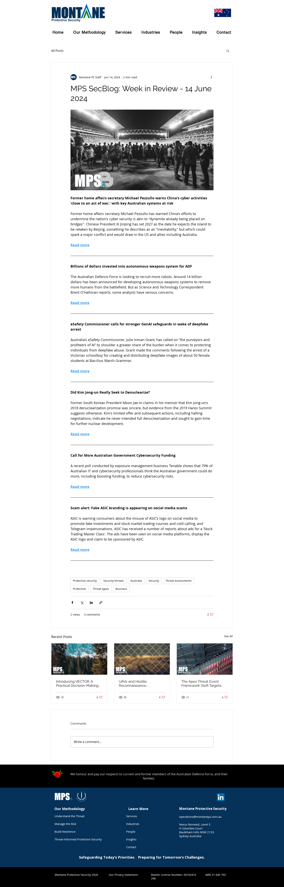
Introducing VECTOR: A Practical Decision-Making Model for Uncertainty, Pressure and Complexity (77, 683)
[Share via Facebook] (72, 602)
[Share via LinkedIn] (91, 602)
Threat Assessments (179, 581)
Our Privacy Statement (123, 875)
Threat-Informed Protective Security (78, 839)
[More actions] (211, 77)
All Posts (57, 51)
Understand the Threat (69, 816)
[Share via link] (101, 602)
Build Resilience (64, 831)
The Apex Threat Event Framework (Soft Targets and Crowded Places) (201, 683)
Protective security (85, 581)
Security (154, 581)
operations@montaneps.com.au (200, 817)
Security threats (113, 581)
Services (131, 816)
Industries (132, 824)
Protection (79, 589)
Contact (131, 847)
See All (228, 636)
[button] (228, 50)
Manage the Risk (65, 824)
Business (121, 589)
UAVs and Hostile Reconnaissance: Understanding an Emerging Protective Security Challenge (142, 683)
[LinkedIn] (220, 797)
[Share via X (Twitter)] (82, 602)
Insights (131, 839)
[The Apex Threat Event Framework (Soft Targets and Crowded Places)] (205, 659)
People (130, 831)
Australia (136, 581)
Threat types (101, 589)
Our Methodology (70, 808)
